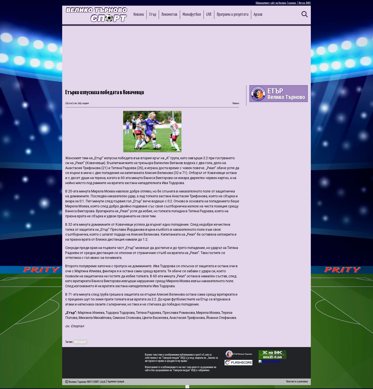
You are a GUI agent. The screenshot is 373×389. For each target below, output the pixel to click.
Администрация (116, 381)
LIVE (209, 15)
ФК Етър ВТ (80, 341)
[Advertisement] (186, 55)
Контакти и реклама (297, 381)
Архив (258, 15)
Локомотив (169, 15)
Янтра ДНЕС (305, 3)
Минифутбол (192, 15)
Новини (138, 15)
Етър (152, 15)
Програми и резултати (232, 15)
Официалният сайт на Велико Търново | (277, 3)
